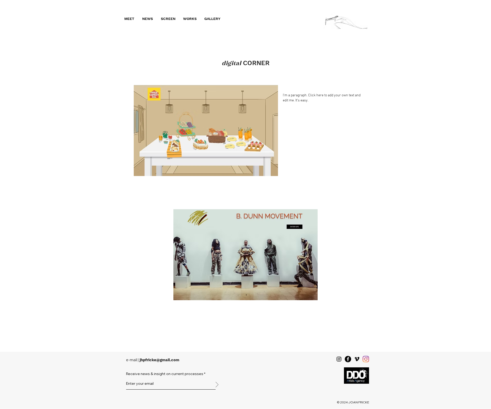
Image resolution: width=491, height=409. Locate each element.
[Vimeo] (357, 359)
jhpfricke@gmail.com (159, 360)
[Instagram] (339, 359)
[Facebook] (348, 359)
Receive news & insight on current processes (164, 374)
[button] (129, 18)
